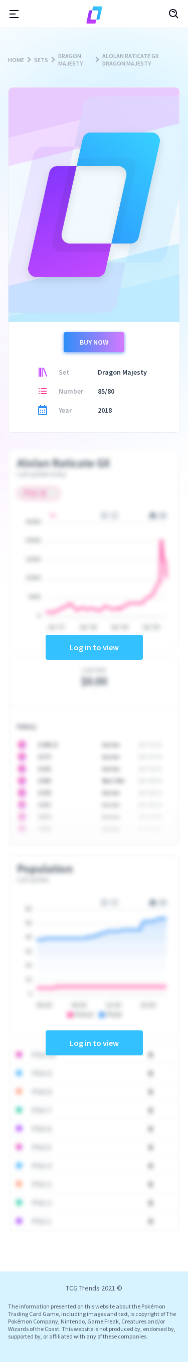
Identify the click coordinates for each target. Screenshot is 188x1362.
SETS (41, 60)
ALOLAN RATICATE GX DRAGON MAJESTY (130, 59)
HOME (16, 60)
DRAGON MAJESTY (70, 59)
